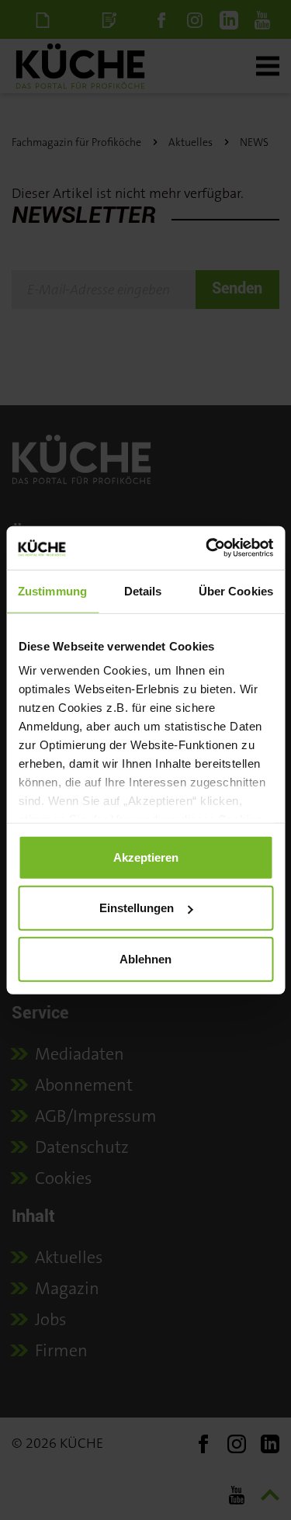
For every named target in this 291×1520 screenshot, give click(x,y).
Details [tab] (143, 590)
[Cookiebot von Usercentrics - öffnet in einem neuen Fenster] (207, 548)
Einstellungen (136, 907)
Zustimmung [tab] (52, 590)
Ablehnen (145, 958)
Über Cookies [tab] (236, 590)
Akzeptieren (145, 856)
